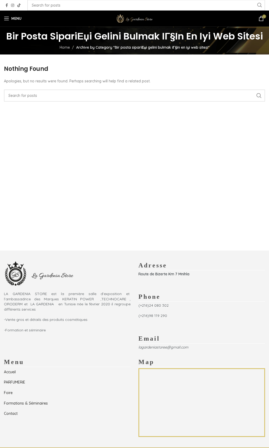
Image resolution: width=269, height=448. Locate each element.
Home (65, 47)
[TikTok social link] (19, 5)
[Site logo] (134, 18)
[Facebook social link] (6, 5)
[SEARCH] (259, 95)
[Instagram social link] (12, 5)
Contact (11, 413)
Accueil (10, 372)
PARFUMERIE (14, 382)
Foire (8, 392)
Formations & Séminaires (26, 403)
